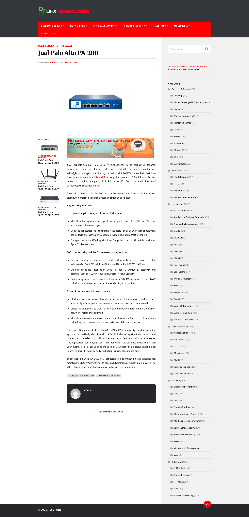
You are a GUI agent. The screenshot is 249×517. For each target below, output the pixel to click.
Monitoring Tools (182, 407)
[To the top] (207, 504)
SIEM (176, 441)
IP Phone (178, 481)
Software (178, 143)
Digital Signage (181, 176)
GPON (177, 251)
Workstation (180, 163)
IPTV (176, 183)
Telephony (159, 26)
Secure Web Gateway (184, 434)
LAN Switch (180, 265)
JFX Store (55, 509)
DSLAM (178, 237)
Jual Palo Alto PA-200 (68, 53)
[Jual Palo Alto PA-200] (97, 100)
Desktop (178, 95)
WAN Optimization (183, 305)
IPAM (177, 258)
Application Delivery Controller (189, 217)
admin (52, 62)
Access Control (181, 332)
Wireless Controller (183, 319)
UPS (176, 156)
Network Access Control (186, 414)
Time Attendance (182, 373)
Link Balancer (180, 271)
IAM (176, 393)
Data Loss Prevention (184, 386)
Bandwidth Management (186, 224)
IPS (175, 400)
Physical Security (104, 26)
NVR (176, 360)
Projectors (179, 190)
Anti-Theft (179, 339)
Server (177, 136)
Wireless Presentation (185, 197)
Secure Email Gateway (185, 427)
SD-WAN (178, 292)
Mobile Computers (183, 115)
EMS (176, 244)
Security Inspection (183, 366)
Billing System (181, 468)
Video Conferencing (184, 495)
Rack (176, 129)
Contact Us (48, 33)
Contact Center (181, 475)
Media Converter (182, 278)
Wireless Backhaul (183, 312)
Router (177, 285)
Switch (177, 299)
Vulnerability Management (187, 448)
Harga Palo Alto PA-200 (81, 376)
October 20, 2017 (69, 62)
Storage (178, 150)
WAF (176, 454)
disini (97, 185)
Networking (77, 26)
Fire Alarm (179, 353)
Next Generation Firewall (55, 46)
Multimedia (181, 26)
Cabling (178, 230)
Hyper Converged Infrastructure (190, 102)
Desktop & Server (51, 26)
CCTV (177, 346)
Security (176, 380)
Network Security (134, 26)
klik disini (100, 177)
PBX (176, 488)
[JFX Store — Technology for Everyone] (124, 11)
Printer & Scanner (182, 122)
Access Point (180, 210)
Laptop (177, 109)
